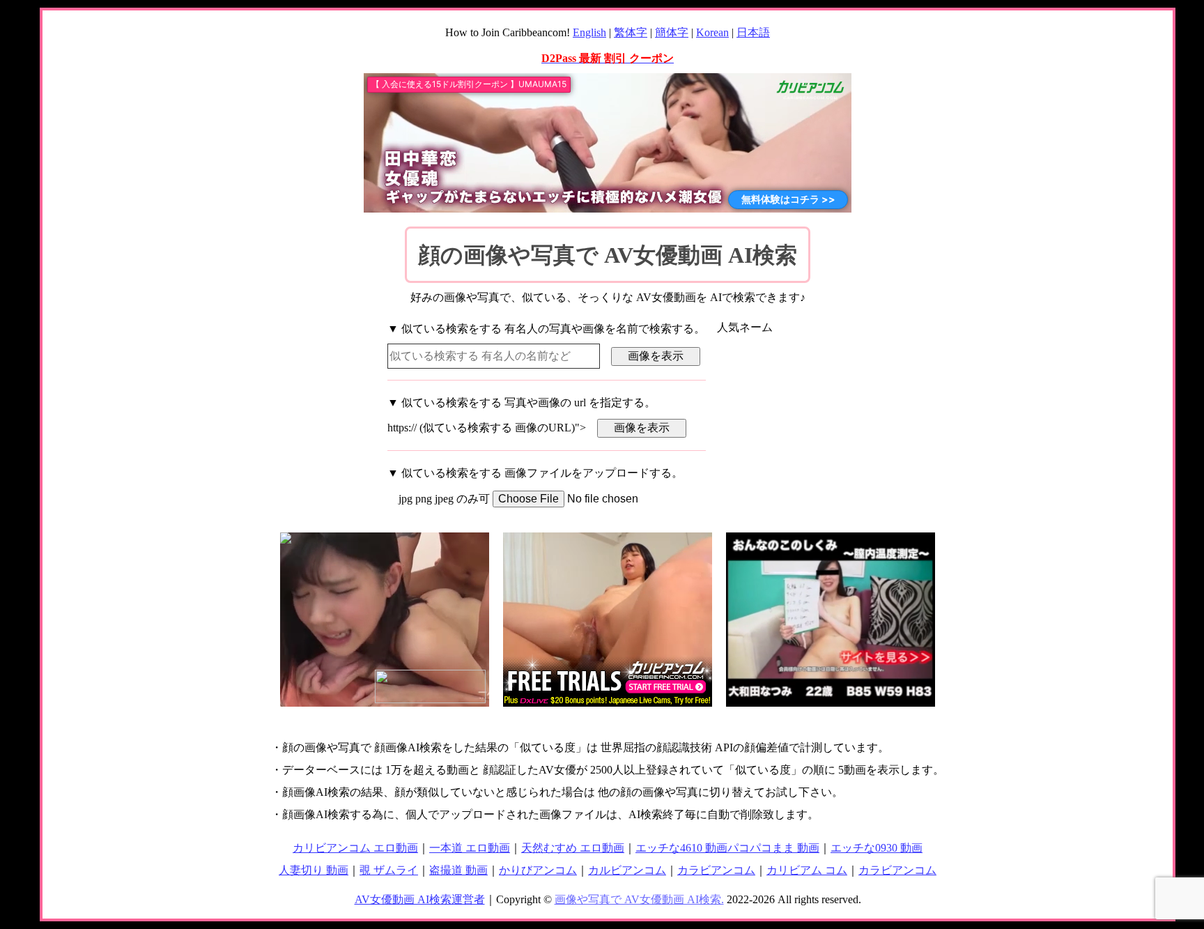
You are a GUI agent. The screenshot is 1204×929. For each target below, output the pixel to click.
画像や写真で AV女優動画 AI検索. (639, 899)
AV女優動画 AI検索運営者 (420, 899)
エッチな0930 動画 (877, 848)
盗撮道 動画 (458, 870)
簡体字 (671, 32)
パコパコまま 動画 (773, 848)
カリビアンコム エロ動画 (355, 848)
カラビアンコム (716, 870)
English (589, 32)
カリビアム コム (806, 870)
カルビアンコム (627, 870)
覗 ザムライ (389, 870)
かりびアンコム (538, 870)
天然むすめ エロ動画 (572, 848)
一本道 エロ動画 (469, 848)
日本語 (753, 32)
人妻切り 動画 (313, 870)
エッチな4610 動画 (681, 848)
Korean (712, 32)
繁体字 (630, 32)
